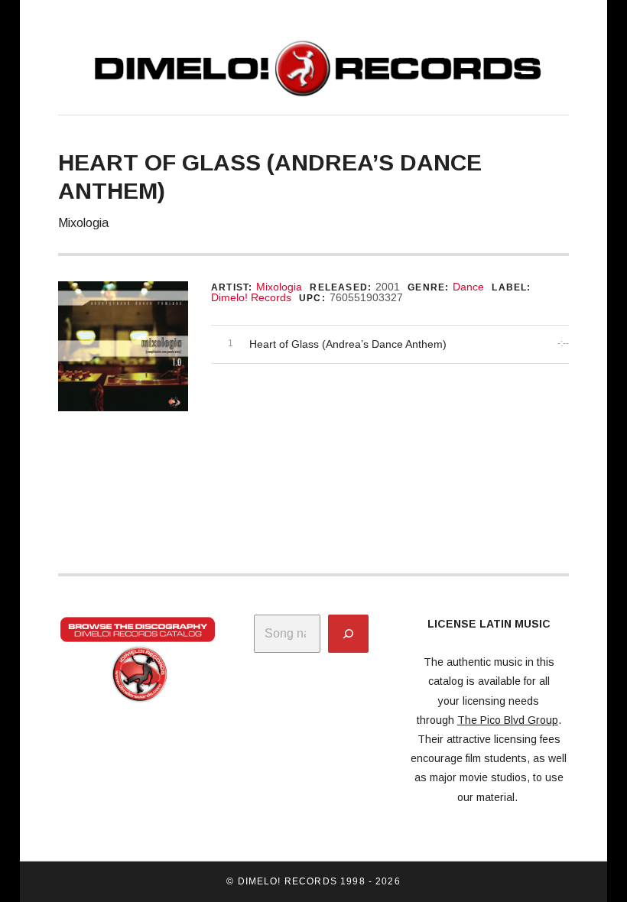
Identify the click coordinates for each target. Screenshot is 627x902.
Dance (468, 287)
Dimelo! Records (251, 297)
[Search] (348, 634)
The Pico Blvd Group (507, 720)
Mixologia (279, 287)
